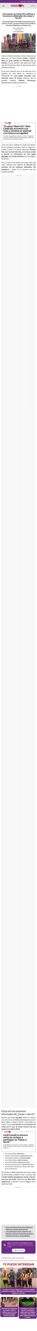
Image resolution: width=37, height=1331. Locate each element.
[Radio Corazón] (18, 6)
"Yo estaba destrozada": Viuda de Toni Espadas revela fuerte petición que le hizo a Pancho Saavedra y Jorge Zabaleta (19, 1234)
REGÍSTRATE (31, 1)
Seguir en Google (18, 1250)
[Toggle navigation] (3, 6)
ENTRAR (23, 1)
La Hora (19, 1117)
